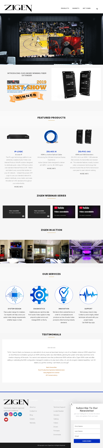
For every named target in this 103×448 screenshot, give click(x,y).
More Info (18, 187)
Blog (31, 415)
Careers (32, 419)
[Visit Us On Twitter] (15, 416)
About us (33, 407)
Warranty (33, 423)
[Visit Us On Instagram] (10, 416)
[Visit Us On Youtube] (6, 421)
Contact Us (33, 411)
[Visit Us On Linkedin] (20, 416)
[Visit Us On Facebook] (6, 416)
